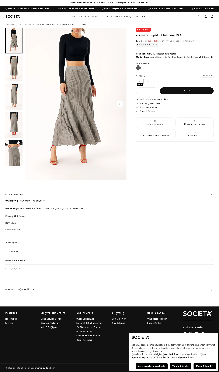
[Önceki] (206, 290)
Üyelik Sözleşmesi (85, 318)
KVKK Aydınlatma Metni (88, 335)
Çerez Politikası (84, 339)
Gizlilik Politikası (84, 331)
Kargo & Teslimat (50, 323)
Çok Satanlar (118, 323)
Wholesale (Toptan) (157, 318)
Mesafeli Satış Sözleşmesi (89, 323)
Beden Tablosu (207, 76)
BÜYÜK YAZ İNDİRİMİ (204, 9)
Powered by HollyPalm (44, 368)
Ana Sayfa (10, 25)
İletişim (9, 323)
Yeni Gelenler (79, 16)
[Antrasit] (138, 68)
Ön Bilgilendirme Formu (88, 327)
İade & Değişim (49, 327)
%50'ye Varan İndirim (28, 25)
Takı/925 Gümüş (123, 16)
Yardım (11, 9)
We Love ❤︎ (140, 16)
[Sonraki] (212, 290)
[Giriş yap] (205, 17)
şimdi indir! (103, 3)
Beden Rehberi (154, 323)
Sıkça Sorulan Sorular (51, 318)
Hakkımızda (11, 318)
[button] (199, 17)
